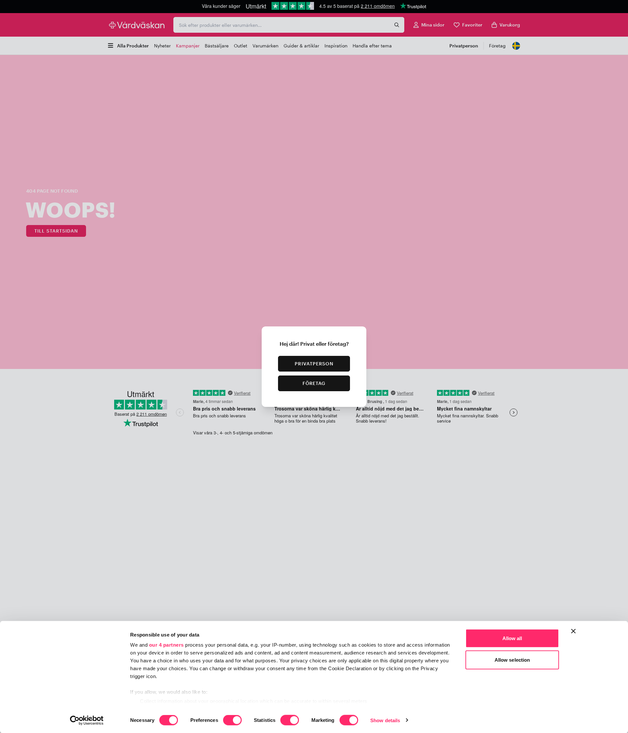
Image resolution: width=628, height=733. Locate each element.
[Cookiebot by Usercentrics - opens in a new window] (86, 720)
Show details (385, 720)
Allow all (512, 638)
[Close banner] (573, 631)
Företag (314, 383)
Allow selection (512, 659)
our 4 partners (166, 645)
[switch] (232, 720)
